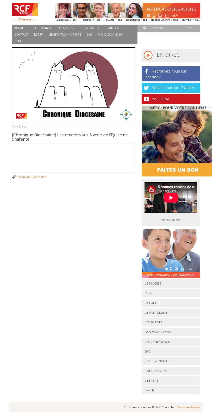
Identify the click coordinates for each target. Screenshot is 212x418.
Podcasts (65, 28)
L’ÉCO (149, 293)
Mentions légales (189, 407)
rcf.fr (38, 34)
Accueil (20, 28)
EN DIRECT (169, 54)
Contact (22, 34)
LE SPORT (151, 380)
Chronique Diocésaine (31, 177)
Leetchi (20, 41)
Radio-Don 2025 (110, 34)
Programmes (41, 28)
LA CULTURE (153, 303)
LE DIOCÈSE (153, 283)
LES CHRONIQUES (157, 361)
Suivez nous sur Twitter (173, 87)
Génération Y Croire (65, 34)
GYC (89, 34)
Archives (115, 28)
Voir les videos (171, 220)
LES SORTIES (153, 322)
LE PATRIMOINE (156, 312)
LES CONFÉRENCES (158, 342)
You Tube (160, 98)
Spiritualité (91, 28)
